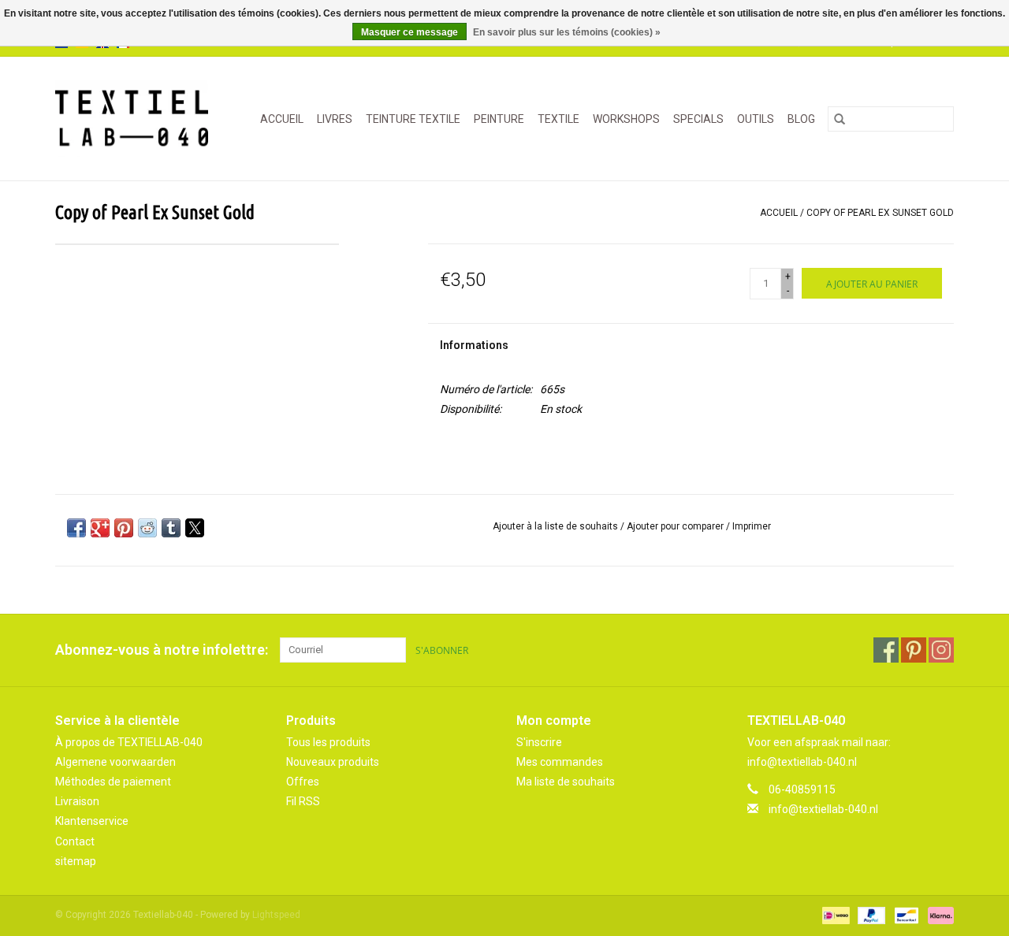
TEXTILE (558, 119)
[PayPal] (870, 914)
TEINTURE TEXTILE (413, 119)
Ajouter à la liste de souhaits (556, 526)
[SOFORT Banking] (938, 914)
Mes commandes (559, 762)
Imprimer (751, 526)
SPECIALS (698, 119)
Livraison (77, 801)
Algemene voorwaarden (115, 762)
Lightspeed (276, 914)
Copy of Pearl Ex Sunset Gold (880, 212)
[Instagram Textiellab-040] (941, 650)
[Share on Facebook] (76, 527)
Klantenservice (91, 821)
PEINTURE (499, 119)
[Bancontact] (905, 914)
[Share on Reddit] (147, 527)
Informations (474, 345)
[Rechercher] (839, 119)
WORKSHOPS (626, 119)
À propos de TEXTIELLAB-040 (129, 742)
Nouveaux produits (332, 762)
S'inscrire (539, 742)
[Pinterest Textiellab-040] (913, 650)
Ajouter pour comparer (676, 526)
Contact (75, 841)
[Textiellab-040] (136, 118)
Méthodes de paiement (113, 781)
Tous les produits (328, 742)
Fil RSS (303, 801)
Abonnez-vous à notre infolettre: (161, 649)
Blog (801, 119)
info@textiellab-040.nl (823, 809)
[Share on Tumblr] (171, 527)
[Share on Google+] (100, 527)
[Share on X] (194, 527)
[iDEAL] (834, 914)
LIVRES (334, 119)
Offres (302, 781)
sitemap (75, 861)
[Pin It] (123, 527)
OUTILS (755, 119)
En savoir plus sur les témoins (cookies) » (567, 32)
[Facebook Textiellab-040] (886, 650)
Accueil (281, 119)
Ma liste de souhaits (565, 781)
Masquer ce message (409, 32)
